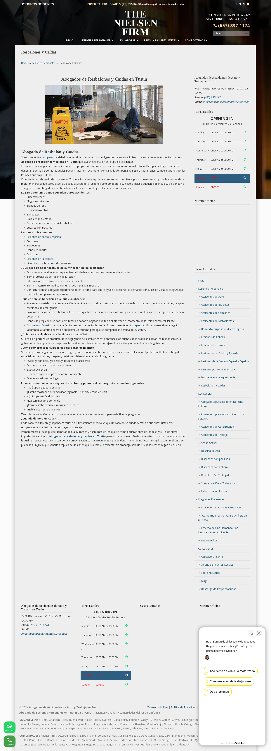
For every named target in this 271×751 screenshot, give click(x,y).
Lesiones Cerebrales (213, 345)
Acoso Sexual (209, 443)
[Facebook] (236, 4)
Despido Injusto (210, 451)
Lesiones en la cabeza (40, 258)
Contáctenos (205, 548)
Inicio (201, 280)
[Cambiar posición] (251, 633)
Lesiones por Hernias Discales (219, 369)
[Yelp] (244, 4)
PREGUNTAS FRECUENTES (38, 4)
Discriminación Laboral (214, 467)
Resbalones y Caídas (213, 385)
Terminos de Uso (157, 707)
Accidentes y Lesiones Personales (221, 507)
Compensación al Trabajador (218, 483)
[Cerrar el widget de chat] (259, 633)
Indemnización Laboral (214, 491)
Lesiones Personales (43, 63)
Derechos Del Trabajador (216, 475)
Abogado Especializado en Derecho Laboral (220, 404)
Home (24, 63)
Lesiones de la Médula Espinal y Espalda (225, 361)
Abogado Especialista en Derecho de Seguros (221, 416)
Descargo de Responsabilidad (218, 589)
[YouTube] (248, 4)
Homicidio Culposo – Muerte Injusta (222, 329)
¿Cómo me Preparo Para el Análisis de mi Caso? (222, 518)
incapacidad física (141, 325)
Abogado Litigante (212, 556)
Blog (203, 581)
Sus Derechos (209, 540)
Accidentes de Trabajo (214, 434)
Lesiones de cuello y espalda (44, 237)
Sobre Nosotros (210, 572)
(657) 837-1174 (130, 4)
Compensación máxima (41, 325)
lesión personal (48, 157)
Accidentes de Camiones (215, 313)
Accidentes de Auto (212, 296)
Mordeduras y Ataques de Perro (220, 377)
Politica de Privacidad (183, 707)
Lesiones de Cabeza (213, 337)
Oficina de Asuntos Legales (217, 564)
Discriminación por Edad (215, 459)
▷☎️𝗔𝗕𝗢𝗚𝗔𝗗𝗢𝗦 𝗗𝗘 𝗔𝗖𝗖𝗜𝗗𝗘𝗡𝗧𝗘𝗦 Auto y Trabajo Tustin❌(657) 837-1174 (135, 23)
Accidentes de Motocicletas (217, 321)
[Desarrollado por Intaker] (239, 743)
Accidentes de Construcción (217, 426)
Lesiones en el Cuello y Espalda (219, 353)
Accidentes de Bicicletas (215, 304)
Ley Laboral (205, 393)
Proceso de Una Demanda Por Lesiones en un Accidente (218, 530)
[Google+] (240, 4)
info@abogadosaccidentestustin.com (162, 4)
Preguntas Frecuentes (211, 499)
